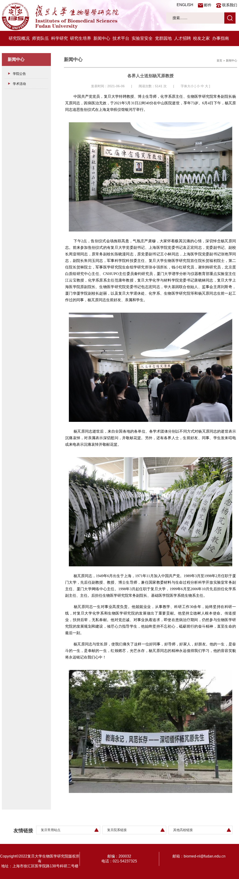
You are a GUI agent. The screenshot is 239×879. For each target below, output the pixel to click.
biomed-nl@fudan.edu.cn (204, 856)
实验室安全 (142, 38)
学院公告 (19, 74)
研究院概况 (19, 38)
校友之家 (201, 38)
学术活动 (19, 84)
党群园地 (163, 38)
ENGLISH (185, 5)
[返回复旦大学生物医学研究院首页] (60, 29)
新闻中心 (101, 38)
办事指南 (220, 38)
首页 (219, 60)
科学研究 (59, 38)
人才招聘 (182, 38)
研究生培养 (80, 38)
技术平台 (120, 38)
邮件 (207, 5)
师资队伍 (40, 38)
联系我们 (229, 5)
